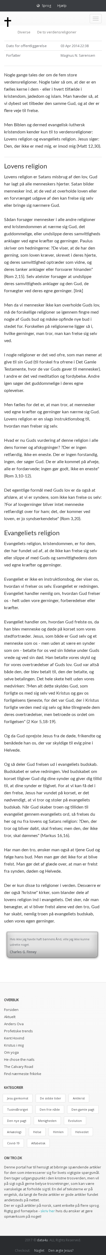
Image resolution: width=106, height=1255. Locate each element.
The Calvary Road (18, 1066)
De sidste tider (50, 1098)
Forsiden (11, 1009)
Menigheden (47, 1121)
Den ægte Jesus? (60, 1250)
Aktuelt (9, 1016)
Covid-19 (13, 1143)
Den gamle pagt (82, 1109)
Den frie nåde (50, 1109)
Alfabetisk (38, 1143)
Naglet (39, 1250)
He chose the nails (19, 1059)
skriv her (47, 1210)
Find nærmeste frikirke (22, 1073)
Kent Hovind (14, 1038)
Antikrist (79, 1098)
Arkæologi (14, 1132)
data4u (42, 1240)
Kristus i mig (14, 1045)
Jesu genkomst (17, 1098)
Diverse (24, 32)
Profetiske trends (18, 1030)
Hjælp (62, 5)
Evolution (75, 1121)
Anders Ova (14, 1023)
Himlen (58, 1132)
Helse (37, 1132)
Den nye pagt (16, 1121)
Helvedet (82, 1132)
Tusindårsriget (17, 1109)
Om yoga (11, 1052)
